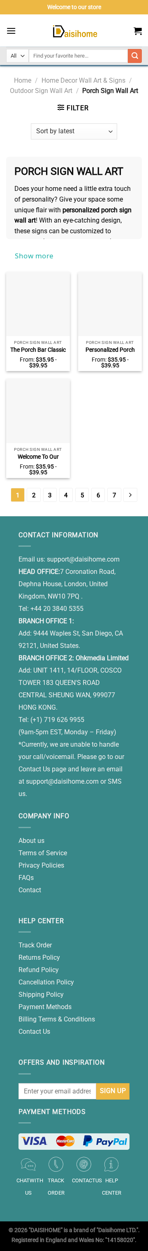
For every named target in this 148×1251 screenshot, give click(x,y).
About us (31, 841)
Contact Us (34, 1031)
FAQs (26, 878)
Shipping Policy (41, 994)
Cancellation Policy (46, 982)
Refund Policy (38, 970)
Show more (34, 255)
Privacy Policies (41, 865)
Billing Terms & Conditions (56, 1019)
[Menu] (11, 31)
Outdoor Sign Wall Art (41, 91)
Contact (29, 890)
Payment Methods (45, 1007)
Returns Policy (39, 957)
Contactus (87, 1180)
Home (22, 80)
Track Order (35, 945)
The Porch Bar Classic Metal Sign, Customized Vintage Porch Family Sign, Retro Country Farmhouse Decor (38, 350)
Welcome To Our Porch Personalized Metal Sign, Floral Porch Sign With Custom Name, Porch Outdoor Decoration (38, 457)
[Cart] (138, 31)
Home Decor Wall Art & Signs (83, 80)
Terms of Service (42, 853)
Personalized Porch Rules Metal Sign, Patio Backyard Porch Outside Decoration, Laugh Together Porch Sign (110, 350)
